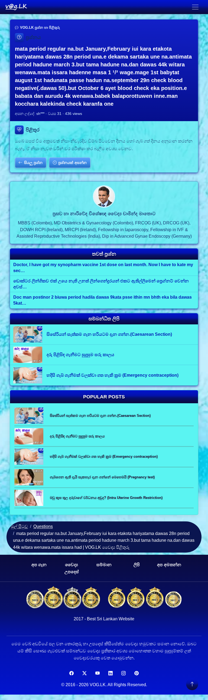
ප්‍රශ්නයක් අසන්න (72, 162)
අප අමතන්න (169, 564)
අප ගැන (39, 564)
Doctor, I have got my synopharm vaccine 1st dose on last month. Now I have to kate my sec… (103, 267)
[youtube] (97, 673)
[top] (192, 684)
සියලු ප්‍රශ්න (33, 162)
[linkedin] (110, 673)
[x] (84, 673)
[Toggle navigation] (195, 7)
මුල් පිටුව (19, 526)
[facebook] (71, 673)
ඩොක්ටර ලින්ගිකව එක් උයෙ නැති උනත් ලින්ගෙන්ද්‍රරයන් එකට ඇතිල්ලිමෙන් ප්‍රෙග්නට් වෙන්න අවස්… (101, 284)
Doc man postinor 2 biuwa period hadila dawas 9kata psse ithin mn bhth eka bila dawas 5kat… (102, 300)
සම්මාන (104, 564)
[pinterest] (136, 673)
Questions (43, 526)
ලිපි (137, 564)
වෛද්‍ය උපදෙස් (71, 568)
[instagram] (123, 673)
